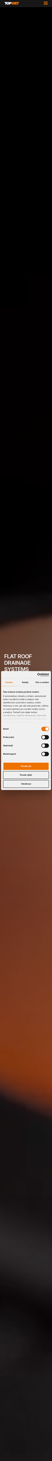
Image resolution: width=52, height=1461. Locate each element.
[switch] (45, 737)
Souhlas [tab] (9, 682)
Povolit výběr (26, 775)
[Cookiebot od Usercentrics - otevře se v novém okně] (37, 675)
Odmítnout (26, 784)
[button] (45, 3)
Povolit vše (26, 766)
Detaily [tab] (25, 682)
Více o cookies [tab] (42, 682)
